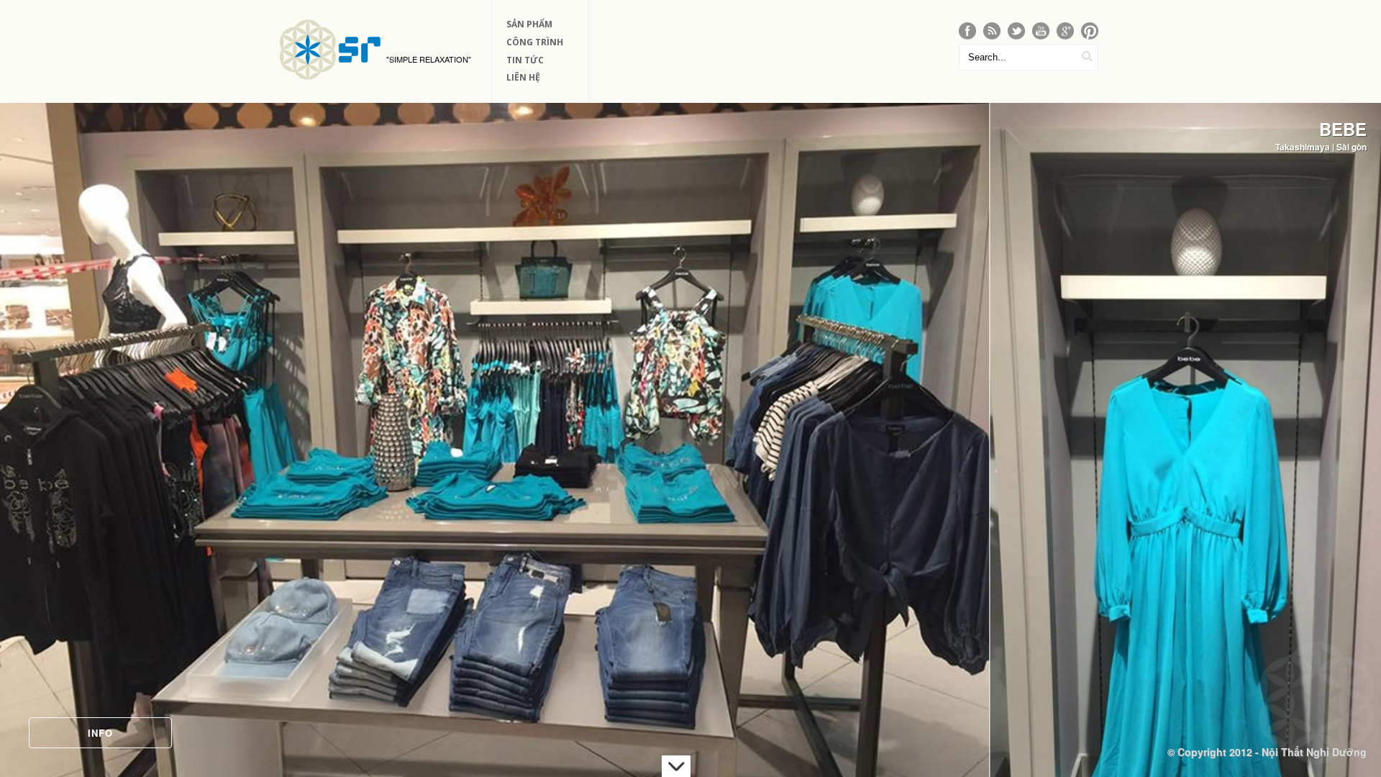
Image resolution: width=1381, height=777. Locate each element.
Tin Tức (525, 60)
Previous (24, 414)
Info (100, 733)
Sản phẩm (529, 24)
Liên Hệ (523, 77)
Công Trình (534, 42)
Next (1356, 414)
